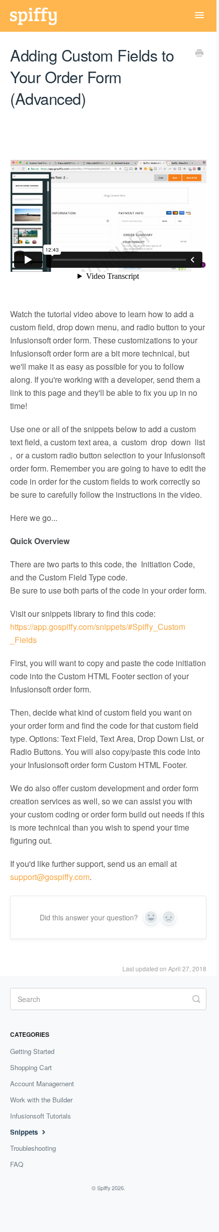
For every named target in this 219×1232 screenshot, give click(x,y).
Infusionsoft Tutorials (40, 1116)
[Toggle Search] (196, 998)
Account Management (42, 1083)
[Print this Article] (199, 54)
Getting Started (32, 1051)
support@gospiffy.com (50, 877)
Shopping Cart (31, 1067)
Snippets (25, 1132)
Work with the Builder (41, 1099)
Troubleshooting (33, 1148)
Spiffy (103, 1188)
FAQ (16, 1164)
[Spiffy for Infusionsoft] (38, 16)
